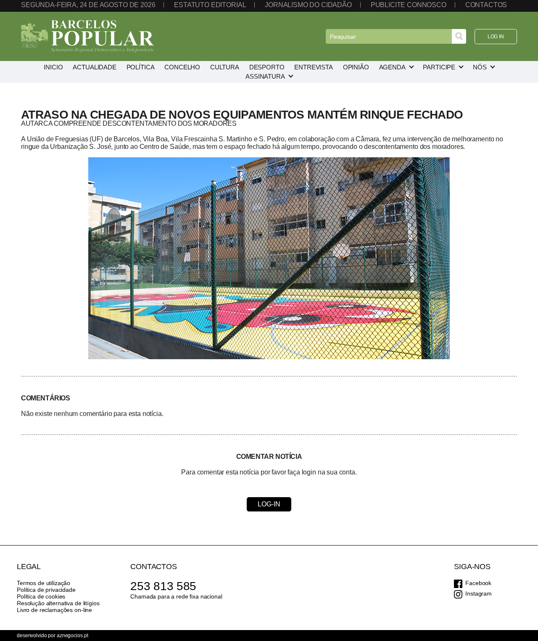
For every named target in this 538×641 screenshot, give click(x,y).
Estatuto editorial (210, 4)
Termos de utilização (43, 583)
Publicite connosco (408, 4)
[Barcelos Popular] (87, 36)
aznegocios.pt (72, 635)
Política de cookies (41, 596)
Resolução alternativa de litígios (58, 603)
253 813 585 (163, 586)
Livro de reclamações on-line (54, 610)
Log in (496, 37)
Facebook (478, 583)
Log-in (269, 504)
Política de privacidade (46, 589)
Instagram (478, 593)
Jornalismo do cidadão (308, 4)
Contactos (486, 4)
